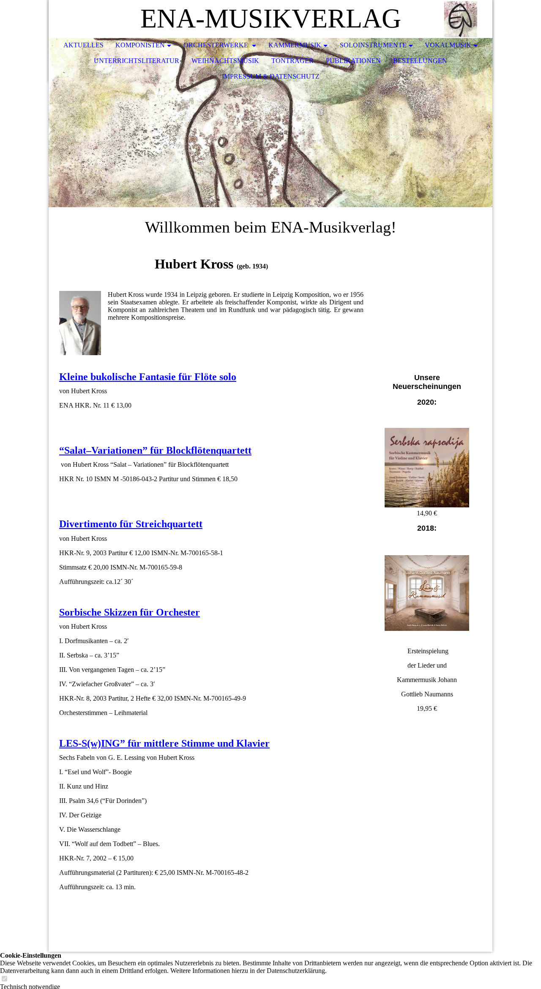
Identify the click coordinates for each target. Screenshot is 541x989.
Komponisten (140, 45)
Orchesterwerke (216, 45)
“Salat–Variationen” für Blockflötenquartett (155, 450)
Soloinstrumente (373, 45)
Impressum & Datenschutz (271, 76)
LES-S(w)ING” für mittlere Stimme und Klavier (164, 743)
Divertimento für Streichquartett (130, 523)
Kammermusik (294, 45)
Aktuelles (83, 45)
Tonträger (292, 60)
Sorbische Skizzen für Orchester (129, 612)
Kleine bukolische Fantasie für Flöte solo (147, 376)
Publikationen (353, 60)
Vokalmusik (448, 45)
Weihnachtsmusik (225, 60)
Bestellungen (420, 60)
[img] (460, 19)
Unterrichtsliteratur (136, 60)
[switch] (4, 979)
